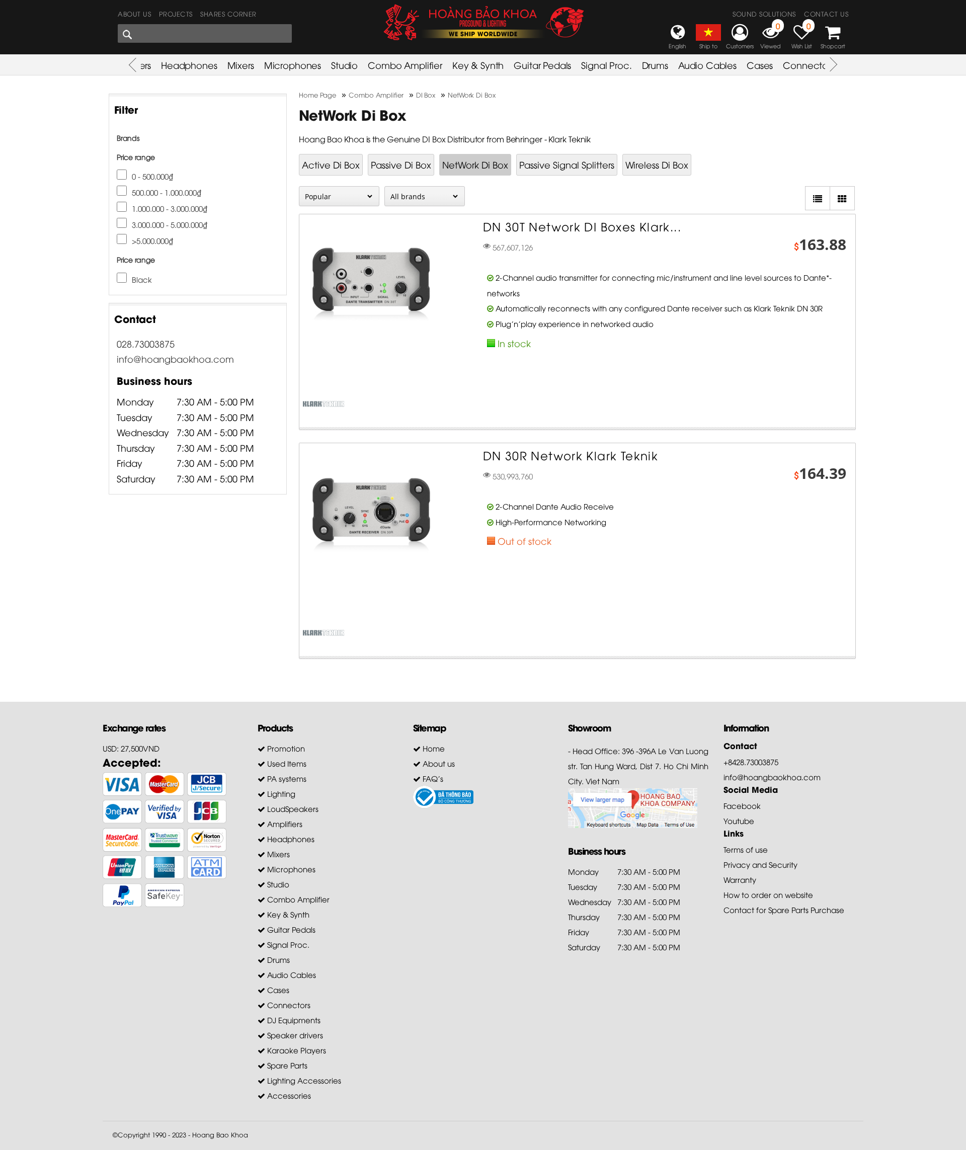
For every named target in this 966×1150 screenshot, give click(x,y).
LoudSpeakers (291, 808)
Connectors (808, 64)
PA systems (285, 778)
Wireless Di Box (656, 164)
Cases (760, 64)
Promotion (285, 748)
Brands (128, 137)
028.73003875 (146, 343)
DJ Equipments (292, 1020)
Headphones (189, 64)
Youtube (738, 820)
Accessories (288, 1095)
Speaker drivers (294, 1035)
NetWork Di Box (475, 164)
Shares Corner (228, 13)
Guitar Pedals (542, 64)
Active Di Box (331, 164)
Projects (176, 13)
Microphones (292, 64)
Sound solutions (764, 13)
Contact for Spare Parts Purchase (783, 910)
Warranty (739, 879)
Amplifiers (283, 823)
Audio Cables (707, 64)
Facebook (742, 805)
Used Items (285, 763)
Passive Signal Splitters (566, 164)
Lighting (280, 793)
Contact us (826, 13)
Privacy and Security (760, 864)
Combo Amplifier (405, 64)
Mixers (240, 64)
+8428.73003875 (750, 762)
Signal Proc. (606, 64)
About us (134, 13)
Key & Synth (478, 64)
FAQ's (432, 778)
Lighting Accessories (303, 1080)
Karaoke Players (295, 1050)
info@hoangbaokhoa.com (175, 358)
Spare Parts (286, 1065)
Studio (344, 64)
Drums (655, 64)
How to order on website (768, 894)
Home (433, 748)
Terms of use (745, 849)
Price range (135, 156)
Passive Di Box (401, 164)
